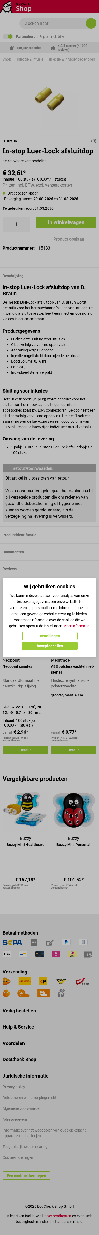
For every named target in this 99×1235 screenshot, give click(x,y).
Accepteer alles (50, 646)
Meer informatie (76, 626)
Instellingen (50, 636)
